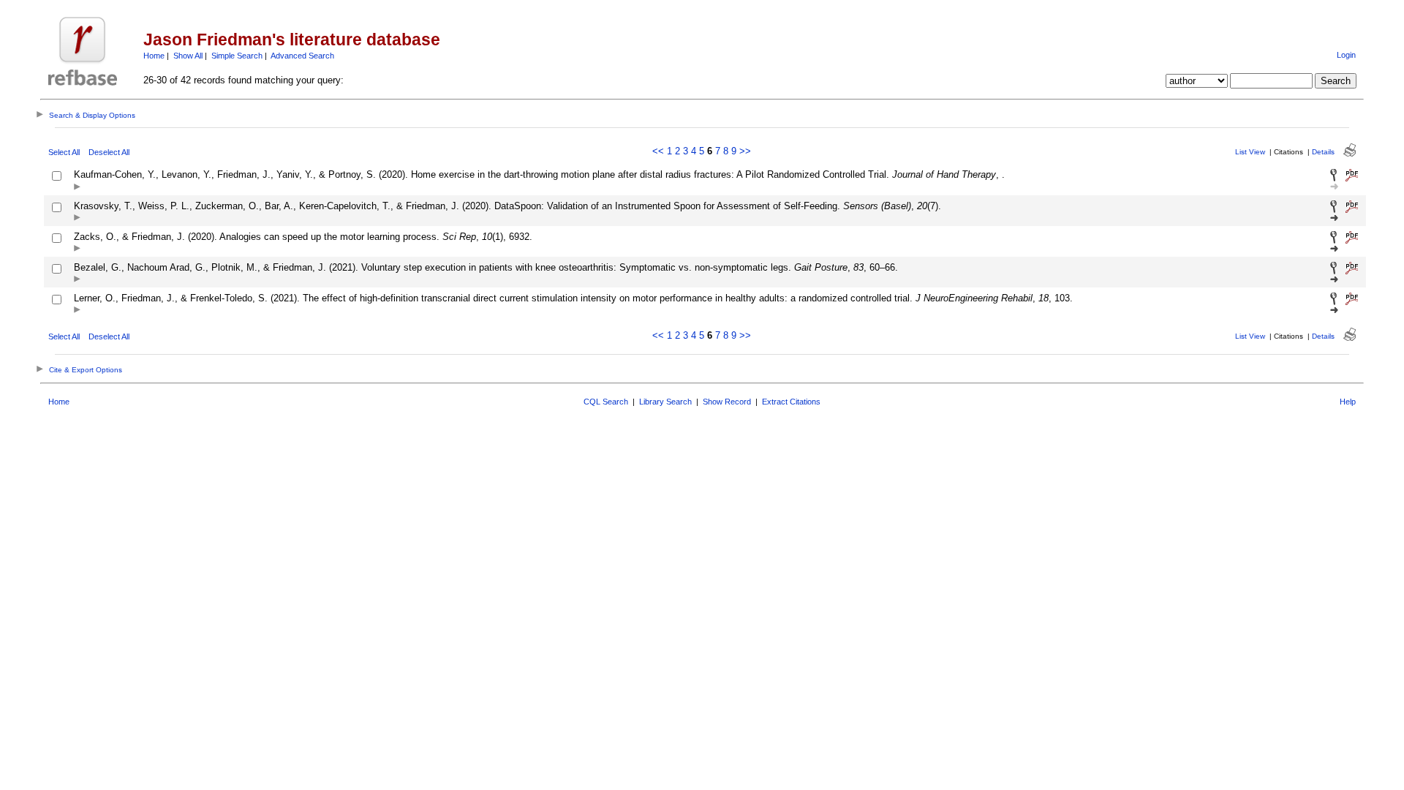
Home (154, 55)
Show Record (727, 401)
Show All (188, 55)
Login (1346, 54)
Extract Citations (791, 401)
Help (1348, 401)
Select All (64, 152)
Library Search (665, 401)
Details (1323, 152)
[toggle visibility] (77, 188)
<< (658, 151)
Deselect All (108, 152)
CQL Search (606, 401)
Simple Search (237, 55)
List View (1250, 152)
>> (745, 151)
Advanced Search (302, 55)
